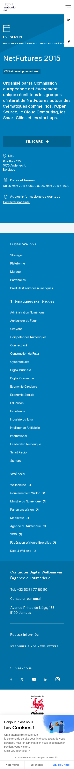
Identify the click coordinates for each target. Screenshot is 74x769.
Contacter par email (16, 202)
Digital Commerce (22, 378)
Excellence (17, 411)
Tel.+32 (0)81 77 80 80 (28, 589)
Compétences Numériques (28, 337)
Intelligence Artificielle (25, 427)
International (18, 436)
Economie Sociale (22, 394)
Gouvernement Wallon (25, 493)
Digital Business (20, 370)
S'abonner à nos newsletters (34, 646)
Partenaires (18, 280)
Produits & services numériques (31, 288)
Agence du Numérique (25, 526)
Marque (15, 271)
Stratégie (16, 255)
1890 (13, 534)
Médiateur (17, 518)
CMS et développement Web (21, 71)
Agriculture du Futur (23, 320)
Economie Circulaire (23, 386)
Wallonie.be (18, 485)
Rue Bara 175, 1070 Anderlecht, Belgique (14, 165)
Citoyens (16, 329)
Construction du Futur (24, 353)
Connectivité (18, 345)
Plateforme (17, 263)
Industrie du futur (21, 419)
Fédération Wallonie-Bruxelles (30, 542)
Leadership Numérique (25, 444)
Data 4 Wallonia (20, 550)
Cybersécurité (20, 362)
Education (17, 403)
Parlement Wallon (22, 509)
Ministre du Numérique (25, 501)
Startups (15, 460)
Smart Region (19, 452)
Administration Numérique (27, 312)
